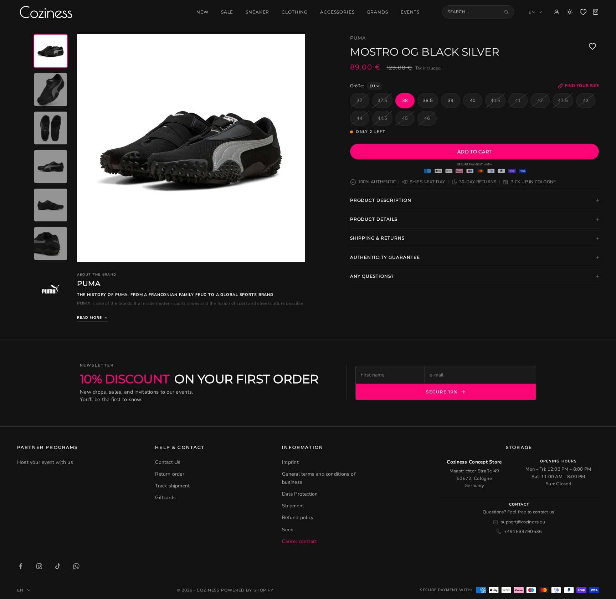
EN (532, 12)
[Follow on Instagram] (39, 566)
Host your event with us (45, 462)
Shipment (293, 505)
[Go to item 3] (51, 128)
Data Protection (300, 494)
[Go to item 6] (51, 243)
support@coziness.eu (523, 522)
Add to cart (474, 151)
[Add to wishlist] (592, 46)
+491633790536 (523, 531)
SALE (227, 12)
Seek (287, 529)
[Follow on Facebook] (20, 566)
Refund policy (297, 517)
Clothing (295, 12)
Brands (377, 12)
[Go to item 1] (51, 51)
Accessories (337, 12)
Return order (169, 474)
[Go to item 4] (51, 166)
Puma (358, 38)
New (202, 12)
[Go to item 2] (51, 89)
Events (410, 12)
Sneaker (257, 12)
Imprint (290, 462)
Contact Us (167, 462)
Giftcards (165, 497)
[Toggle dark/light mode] (569, 12)
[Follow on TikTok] (57, 566)
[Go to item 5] (51, 205)
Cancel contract (299, 541)
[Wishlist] (583, 12)
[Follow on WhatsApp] (76, 566)
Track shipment (172, 485)
